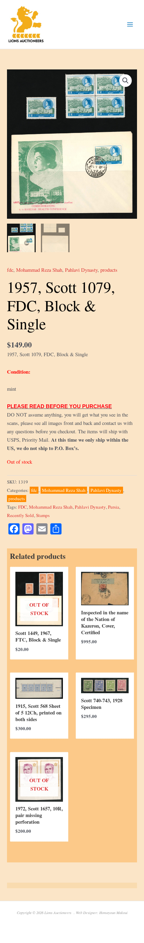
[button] (125, 80)
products (108, 270)
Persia (113, 507)
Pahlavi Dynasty (81, 270)
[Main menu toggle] (130, 24)
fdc (10, 270)
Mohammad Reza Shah (39, 270)
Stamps (43, 515)
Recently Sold (20, 515)
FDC (22, 507)
